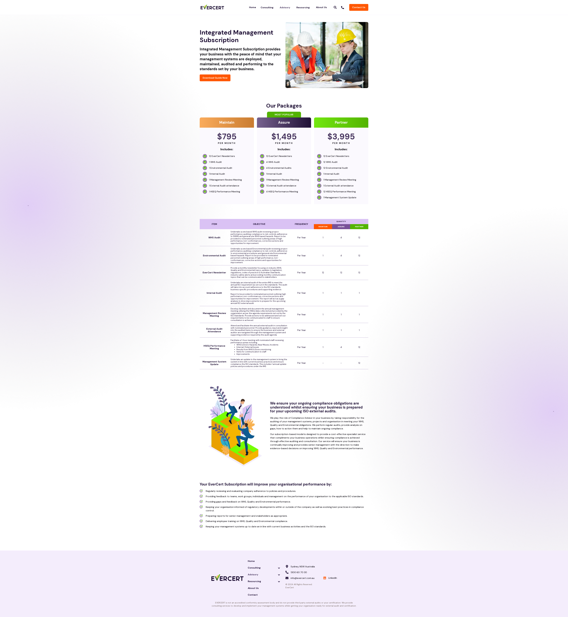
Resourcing (303, 7)
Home (252, 7)
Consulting (267, 7)
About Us (321, 7)
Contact (253, 594)
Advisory (285, 7)
